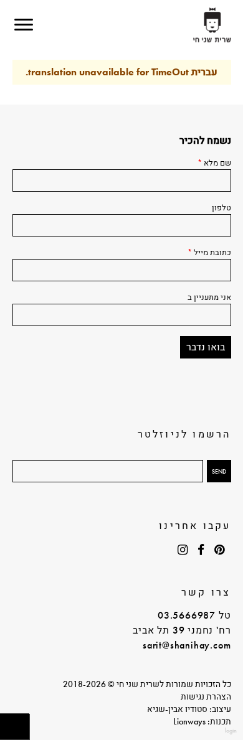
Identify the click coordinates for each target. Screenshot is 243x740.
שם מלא (214, 162)
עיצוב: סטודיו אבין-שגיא (189, 708)
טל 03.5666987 (194, 615)
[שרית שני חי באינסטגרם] (183, 550)
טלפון (221, 207)
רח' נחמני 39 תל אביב (182, 630)
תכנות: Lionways (202, 721)
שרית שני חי (212, 25)
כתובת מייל (209, 252)
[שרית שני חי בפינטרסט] (219, 550)
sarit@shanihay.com (187, 645)
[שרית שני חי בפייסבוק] (201, 550)
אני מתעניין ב (209, 297)
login (231, 730)
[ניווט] (23, 24)
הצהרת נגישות (206, 696)
